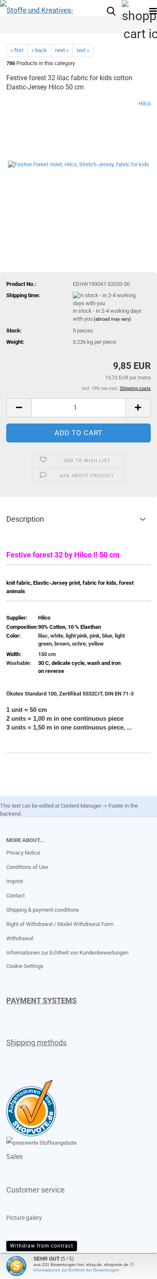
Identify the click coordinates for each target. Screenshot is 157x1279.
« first (16, 50)
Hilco (145, 103)
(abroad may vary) (112, 319)
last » (83, 50)
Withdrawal (19, 938)
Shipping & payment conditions (42, 910)
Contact (15, 895)
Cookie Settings (25, 966)
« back (39, 50)
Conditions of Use (27, 867)
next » (62, 50)
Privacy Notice (23, 853)
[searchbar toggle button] (110, 10)
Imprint (14, 881)
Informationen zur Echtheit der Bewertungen (76, 1270)
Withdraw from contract (41, 1246)
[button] (18, 407)
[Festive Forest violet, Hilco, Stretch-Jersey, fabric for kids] (78, 163)
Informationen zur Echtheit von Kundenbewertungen (67, 952)
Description (25, 519)
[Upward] (23, 1266)
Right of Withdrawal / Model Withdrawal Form (59, 924)
